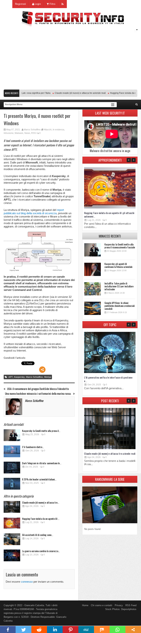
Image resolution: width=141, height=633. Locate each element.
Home (85, 605)
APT (10, 377)
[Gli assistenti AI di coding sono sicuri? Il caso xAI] (12, 540)
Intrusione (9, 133)
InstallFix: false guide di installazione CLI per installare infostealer (118, 286)
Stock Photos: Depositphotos (120, 609)
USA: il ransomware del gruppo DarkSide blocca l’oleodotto (38, 389)
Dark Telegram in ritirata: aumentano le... (41, 463)
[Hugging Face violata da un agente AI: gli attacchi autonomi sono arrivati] (12, 524)
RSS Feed (130, 605)
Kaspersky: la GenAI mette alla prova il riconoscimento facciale (119, 245)
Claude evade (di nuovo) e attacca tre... (40, 502)
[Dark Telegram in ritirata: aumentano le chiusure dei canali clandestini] (12, 468)
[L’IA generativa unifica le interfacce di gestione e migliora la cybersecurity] (109, 372)
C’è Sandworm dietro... (33, 447)
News (27, 133)
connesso (27, 581)
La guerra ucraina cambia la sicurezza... (41, 551)
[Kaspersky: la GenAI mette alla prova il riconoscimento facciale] (12, 436)
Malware (19, 133)
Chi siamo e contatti (101, 605)
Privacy (119, 605)
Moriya (47, 377)
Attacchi (48, 129)
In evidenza (58, 129)
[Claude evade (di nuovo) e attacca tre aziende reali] (12, 508)
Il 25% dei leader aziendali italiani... (39, 479)
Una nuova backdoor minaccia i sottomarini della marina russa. (38, 393)
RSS (33, 133)
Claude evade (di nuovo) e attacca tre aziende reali (75, 93)
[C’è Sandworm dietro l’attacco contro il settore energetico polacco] (12, 452)
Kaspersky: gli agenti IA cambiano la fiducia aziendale (118, 265)
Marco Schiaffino (32, 129)
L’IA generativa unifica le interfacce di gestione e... (108, 379)
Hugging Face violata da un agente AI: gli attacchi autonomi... (109, 214)
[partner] (70, 85)
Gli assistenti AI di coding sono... (37, 535)
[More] (42, 369)
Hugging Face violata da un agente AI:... (40, 518)
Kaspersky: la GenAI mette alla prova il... (41, 431)
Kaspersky (19, 377)
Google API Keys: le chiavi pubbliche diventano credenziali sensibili (119, 306)
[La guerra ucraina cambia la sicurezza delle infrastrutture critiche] (12, 556)
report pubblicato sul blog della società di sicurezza (34, 211)
